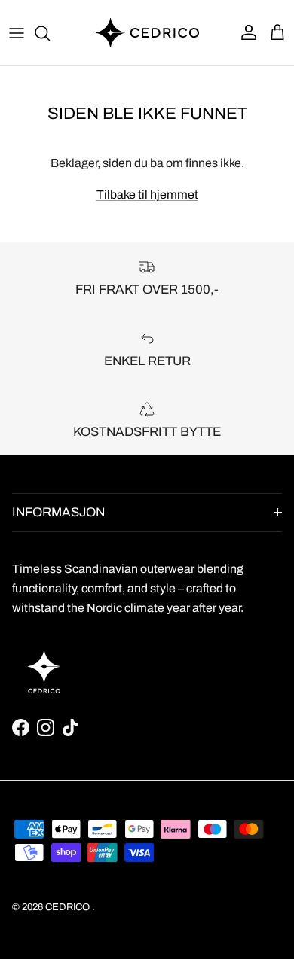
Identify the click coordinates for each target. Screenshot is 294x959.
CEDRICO (67, 907)
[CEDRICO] (147, 33)
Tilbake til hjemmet (147, 194)
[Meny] (16, 33)
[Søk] (49, 33)
